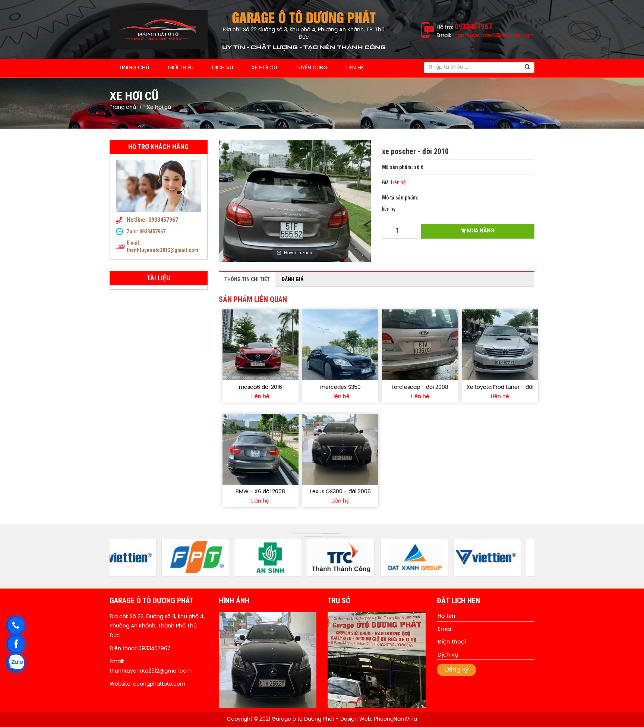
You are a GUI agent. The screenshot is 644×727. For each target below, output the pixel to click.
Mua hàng (480, 231)
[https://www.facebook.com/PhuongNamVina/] (15, 644)
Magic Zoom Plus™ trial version (250, 147)
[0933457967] (15, 625)
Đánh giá (292, 279)
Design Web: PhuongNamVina (378, 719)
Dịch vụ (222, 68)
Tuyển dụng (312, 68)
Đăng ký (456, 669)
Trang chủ (134, 68)
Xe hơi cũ (264, 68)
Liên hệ (355, 68)
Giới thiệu (180, 68)
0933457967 (152, 232)
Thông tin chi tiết (247, 279)
